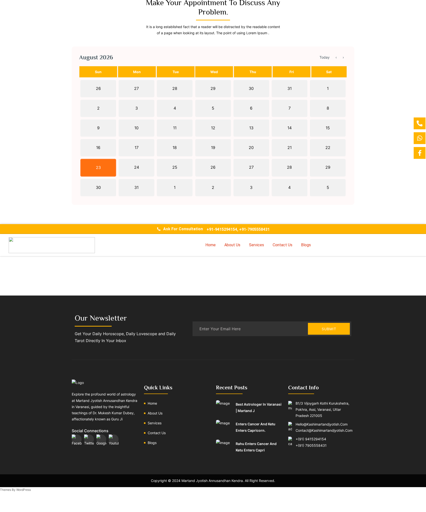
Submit (329, 329)
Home (210, 245)
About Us (232, 245)
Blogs (306, 245)
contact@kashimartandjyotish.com (324, 430)
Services (256, 245)
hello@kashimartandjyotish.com (322, 424)
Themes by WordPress (15, 490)
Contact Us (282, 245)
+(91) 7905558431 (311, 445)
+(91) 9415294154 (311, 439)
